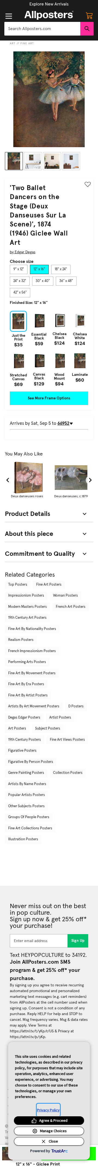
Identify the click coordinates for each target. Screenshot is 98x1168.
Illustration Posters (23, 839)
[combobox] (42, 29)
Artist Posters (60, 717)
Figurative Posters (22, 750)
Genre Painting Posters (26, 773)
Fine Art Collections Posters (30, 828)
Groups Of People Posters (28, 817)
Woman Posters (65, 595)
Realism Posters (20, 640)
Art (13, 43)
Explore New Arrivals (49, 4)
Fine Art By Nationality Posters (32, 629)
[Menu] (8, 16)
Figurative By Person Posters (30, 762)
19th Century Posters (24, 740)
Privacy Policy (48, 1110)
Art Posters (17, 728)
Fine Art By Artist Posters (28, 695)
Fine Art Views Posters (67, 740)
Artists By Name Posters (27, 784)
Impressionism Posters (26, 595)
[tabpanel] (49, 348)
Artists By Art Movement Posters (33, 706)
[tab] (18, 269)
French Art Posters (70, 607)
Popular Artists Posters (26, 795)
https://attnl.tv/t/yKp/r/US (32, 1031)
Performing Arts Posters (27, 662)
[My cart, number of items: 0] (89, 15)
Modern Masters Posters (27, 607)
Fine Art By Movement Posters (32, 673)
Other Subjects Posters (26, 806)
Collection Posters (67, 773)
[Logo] (49, 15)
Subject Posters (47, 728)
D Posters (76, 706)
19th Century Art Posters (27, 618)
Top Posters (17, 584)
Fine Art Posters (49, 584)
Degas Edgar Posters (24, 717)
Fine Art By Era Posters (26, 684)
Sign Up (78, 941)
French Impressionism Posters (32, 651)
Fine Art (27, 43)
